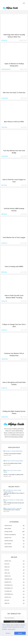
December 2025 (9, 585)
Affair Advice (8, 525)
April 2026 (7, 573)
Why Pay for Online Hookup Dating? (13, 463)
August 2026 (8, 560)
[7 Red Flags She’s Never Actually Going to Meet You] (14, 491)
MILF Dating (8, 543)
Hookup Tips (8, 537)
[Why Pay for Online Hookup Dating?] (14, 461)
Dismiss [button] (8, 633)
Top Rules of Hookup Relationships (12, 453)
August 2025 (8, 597)
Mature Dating (9, 540)
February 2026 (8, 579)
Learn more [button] (11, 629)
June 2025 (7, 603)
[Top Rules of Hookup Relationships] (14, 451)
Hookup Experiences (10, 534)
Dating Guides (8, 531)
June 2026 (7, 567)
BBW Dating (8, 528)
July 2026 (7, 563)
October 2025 (8, 591)
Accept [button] (20, 633)
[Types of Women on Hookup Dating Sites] (14, 500)
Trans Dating (8, 546)
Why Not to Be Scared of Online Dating (13, 474)
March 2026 (8, 576)
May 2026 (7, 570)
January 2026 (8, 582)
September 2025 (9, 594)
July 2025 (7, 600)
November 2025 (9, 588)
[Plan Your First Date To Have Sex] (13, 508)
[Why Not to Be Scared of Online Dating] (14, 471)
